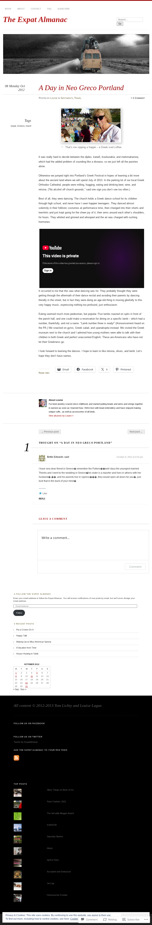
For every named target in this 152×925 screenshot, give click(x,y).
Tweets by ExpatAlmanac (26, 742)
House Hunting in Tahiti (27, 653)
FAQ (49, 9)
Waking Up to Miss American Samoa (33, 642)
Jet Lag (50, 883)
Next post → (136, 431)
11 (32, 676)
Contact (36, 9)
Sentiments (67, 98)
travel (28, 126)
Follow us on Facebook (29, 723)
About (21, 9)
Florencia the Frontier (57, 895)
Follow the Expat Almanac (33, 594)
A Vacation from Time (26, 648)
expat (13, 126)
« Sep (16, 689)
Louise (53, 98)
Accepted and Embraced (59, 871)
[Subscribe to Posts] (16, 760)
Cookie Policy (77, 918)
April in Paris (53, 860)
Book (8, 9)
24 (26, 683)
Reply (42, 498)
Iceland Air (52, 825)
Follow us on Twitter (28, 737)
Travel (77, 98)
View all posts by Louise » (61, 415)
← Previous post (50, 431)
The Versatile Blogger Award (60, 813)
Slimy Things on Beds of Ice (60, 790)
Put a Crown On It (24, 629)
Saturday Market (55, 836)
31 (26, 686)
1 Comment (139, 98)
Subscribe (63, 9)
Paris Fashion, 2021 (56, 801)
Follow (19, 613)
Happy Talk (21, 635)
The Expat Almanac (35, 19)
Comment (135, 566)
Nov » (23, 689)
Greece (21, 126)
